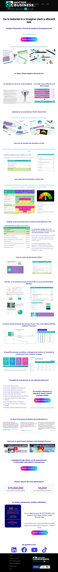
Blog (48, 4)
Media (42, 4)
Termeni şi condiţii (12, 566)
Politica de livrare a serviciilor (15, 560)
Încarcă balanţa (22, 3)
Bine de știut (29, 3)
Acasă (8, 4)
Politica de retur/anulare (14, 558)
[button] (20, 432)
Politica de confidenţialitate (14, 563)
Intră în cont (9, 8)
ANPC (10, 568)
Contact (11, 555)
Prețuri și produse (15, 3)
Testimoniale (36, 4)
